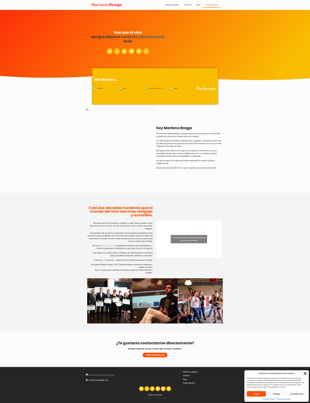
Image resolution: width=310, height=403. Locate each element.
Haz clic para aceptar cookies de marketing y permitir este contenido (189, 239)
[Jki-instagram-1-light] (117, 51)
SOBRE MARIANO (211, 5)
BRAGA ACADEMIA (172, 5)
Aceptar (256, 394)
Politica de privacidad (283, 399)
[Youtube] (131, 51)
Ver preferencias (296, 394)
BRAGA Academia (107, 246)
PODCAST (187, 5)
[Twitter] (124, 51)
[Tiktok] (146, 51)
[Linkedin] (139, 51)
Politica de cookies (269, 399)
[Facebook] (110, 51)
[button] (305, 373)
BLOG (198, 5)
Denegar (276, 394)
